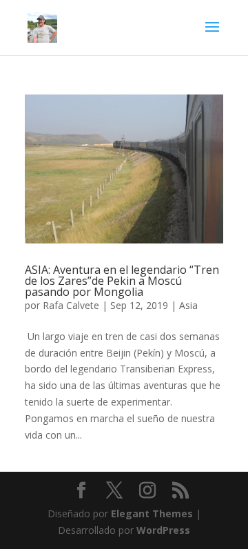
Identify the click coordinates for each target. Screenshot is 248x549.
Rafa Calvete (71, 305)
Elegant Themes (152, 513)
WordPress (163, 530)
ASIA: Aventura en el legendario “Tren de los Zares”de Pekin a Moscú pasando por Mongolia (122, 280)
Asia (188, 305)
